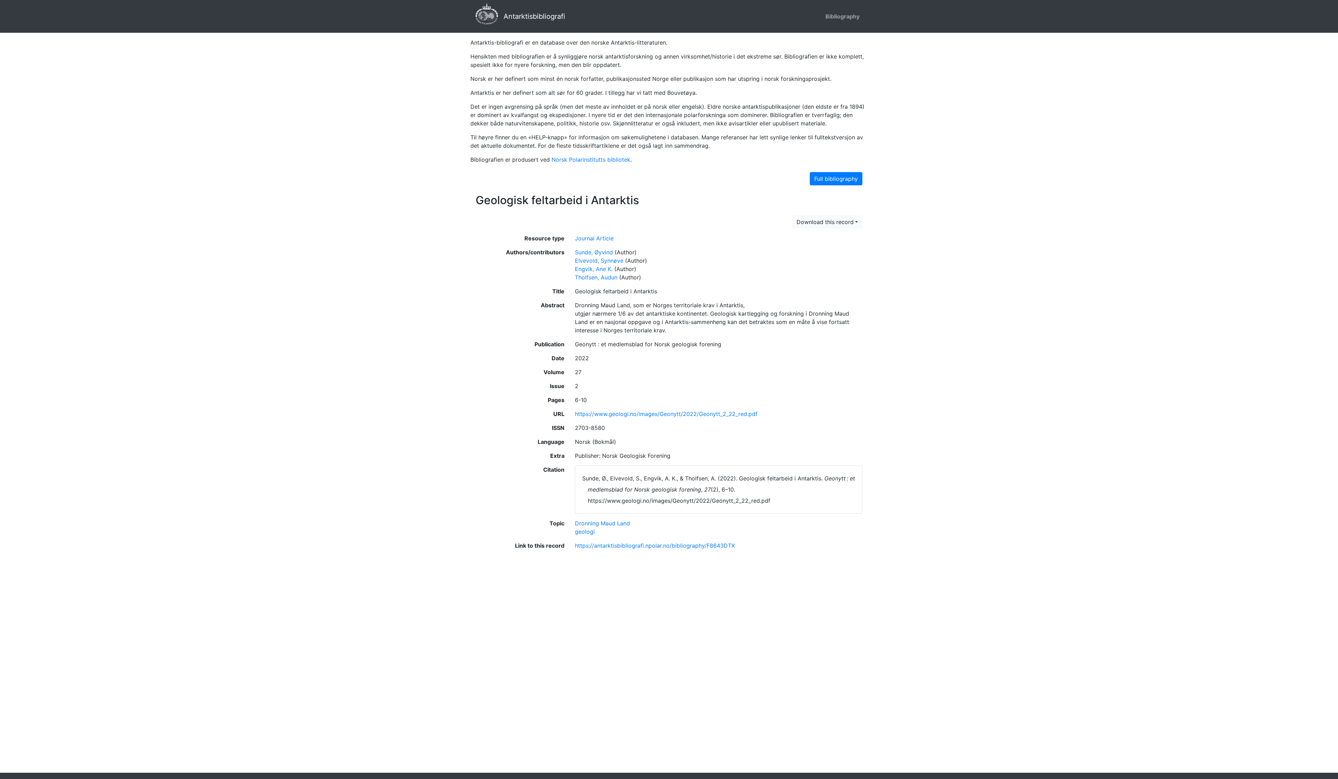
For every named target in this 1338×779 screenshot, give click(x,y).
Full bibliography (836, 178)
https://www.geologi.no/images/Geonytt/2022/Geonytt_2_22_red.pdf (666, 413)
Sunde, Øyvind (594, 252)
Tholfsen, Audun (596, 277)
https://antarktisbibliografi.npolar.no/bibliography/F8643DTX (655, 545)
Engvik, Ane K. (594, 268)
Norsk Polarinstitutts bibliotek (591, 159)
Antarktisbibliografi (534, 16)
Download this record (825, 221)
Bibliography (842, 16)
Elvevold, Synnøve (599, 260)
